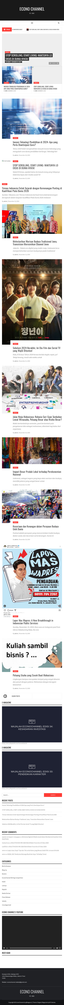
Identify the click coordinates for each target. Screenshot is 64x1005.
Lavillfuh (4, 847)
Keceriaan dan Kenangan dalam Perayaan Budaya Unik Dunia (36, 527)
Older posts (16, 696)
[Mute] (57, 948)
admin (13, 62)
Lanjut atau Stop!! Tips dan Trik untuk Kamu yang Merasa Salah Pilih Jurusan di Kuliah (33, 850)
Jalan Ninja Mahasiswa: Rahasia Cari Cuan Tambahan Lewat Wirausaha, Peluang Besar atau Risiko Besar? (37, 418)
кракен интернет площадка (11, 837)
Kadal (3, 882)
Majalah (4, 889)
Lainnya (4, 886)
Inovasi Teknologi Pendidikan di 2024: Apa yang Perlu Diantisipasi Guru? (17, 87)
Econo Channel (32, 8)
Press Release (6, 897)
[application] (32, 933)
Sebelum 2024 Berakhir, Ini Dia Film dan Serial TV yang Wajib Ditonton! (36, 349)
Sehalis (12, 48)
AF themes (52, 1002)
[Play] (4, 948)
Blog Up (4, 870)
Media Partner (6, 893)
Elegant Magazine (42, 1002)
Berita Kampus (6, 866)
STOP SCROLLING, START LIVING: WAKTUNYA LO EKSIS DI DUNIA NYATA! (33, 29)
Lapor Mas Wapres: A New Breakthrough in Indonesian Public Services (33, 621)
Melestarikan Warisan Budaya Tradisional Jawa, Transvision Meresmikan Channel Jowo (35, 242)
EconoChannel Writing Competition (12, 878)
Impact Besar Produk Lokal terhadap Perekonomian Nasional (37, 473)
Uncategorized (6, 905)
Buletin (4, 874)
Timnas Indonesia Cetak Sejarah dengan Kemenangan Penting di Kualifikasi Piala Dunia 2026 (32, 55)
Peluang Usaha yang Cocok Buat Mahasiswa (33, 675)
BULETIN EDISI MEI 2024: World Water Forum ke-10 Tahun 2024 (29, 843)
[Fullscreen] (60, 948)
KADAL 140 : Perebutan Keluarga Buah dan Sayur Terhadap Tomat (27, 854)
